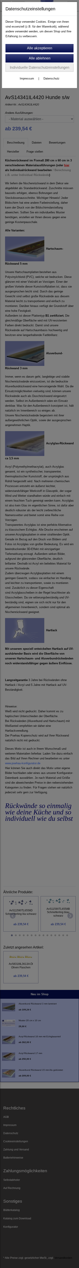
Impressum (27, 78)
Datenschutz (51, 78)
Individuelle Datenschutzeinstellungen (39, 67)
